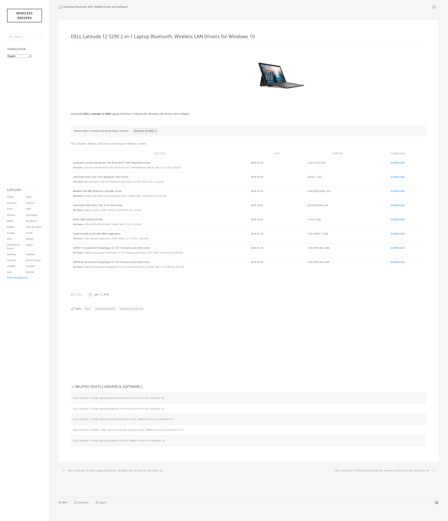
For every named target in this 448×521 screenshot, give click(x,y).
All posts (83, 502)
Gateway (11, 254)
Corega (11, 232)
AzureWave (32, 215)
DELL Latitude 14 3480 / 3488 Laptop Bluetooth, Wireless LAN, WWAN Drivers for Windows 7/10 (128, 429)
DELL (79, 294)
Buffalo (11, 226)
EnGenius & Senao (13, 246)
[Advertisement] (100, 77)
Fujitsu (29, 244)
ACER (28, 196)
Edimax (30, 238)
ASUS (9, 208)
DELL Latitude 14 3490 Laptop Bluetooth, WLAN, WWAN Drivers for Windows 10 (119, 440)
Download (398, 162)
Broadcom (31, 220)
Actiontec (12, 202)
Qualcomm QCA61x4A (131, 308)
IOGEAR (30, 272)
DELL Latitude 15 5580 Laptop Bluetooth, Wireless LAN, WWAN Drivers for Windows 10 (123, 419)
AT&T (28, 208)
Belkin (10, 220)
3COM (10, 196)
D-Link (29, 232)
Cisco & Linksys (34, 226)
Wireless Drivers (24, 15)
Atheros (11, 215)
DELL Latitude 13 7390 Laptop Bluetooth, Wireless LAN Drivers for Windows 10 (118, 408)
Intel (9, 272)
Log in (103, 502)
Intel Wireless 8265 (105, 308)
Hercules (11, 260)
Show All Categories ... (18, 277)
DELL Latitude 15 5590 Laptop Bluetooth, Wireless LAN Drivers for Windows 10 (114, 470)
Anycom (30, 202)
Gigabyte (30, 254)
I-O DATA (30, 266)
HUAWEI (11, 266)
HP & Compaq (33, 260)
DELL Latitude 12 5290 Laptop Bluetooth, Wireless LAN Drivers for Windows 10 (118, 398)
